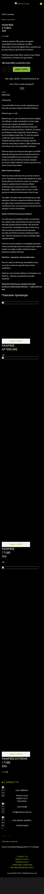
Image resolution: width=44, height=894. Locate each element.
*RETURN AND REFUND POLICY (22, 867)
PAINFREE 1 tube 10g (8, 552)
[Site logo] (22, 3)
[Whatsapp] (18, 851)
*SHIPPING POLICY (22, 862)
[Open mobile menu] (3, 3)
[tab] (22, 88)
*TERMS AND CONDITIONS (22, 865)
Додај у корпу (21, 69)
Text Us (6, 835)
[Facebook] (5, 851)
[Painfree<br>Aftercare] (20, 320)
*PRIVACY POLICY (22, 859)
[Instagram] (11, 851)
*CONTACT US (22, 856)
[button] (16, 341)
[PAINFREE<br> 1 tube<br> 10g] (20, 449)
